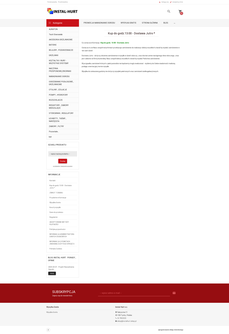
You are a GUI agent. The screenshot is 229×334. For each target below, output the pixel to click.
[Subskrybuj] (174, 293)
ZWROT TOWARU (56, 193)
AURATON (53, 29)
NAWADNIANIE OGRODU (59, 76)
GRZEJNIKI (53, 55)
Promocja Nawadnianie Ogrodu (99, 23)
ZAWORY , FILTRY (56, 126)
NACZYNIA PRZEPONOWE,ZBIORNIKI (60, 69)
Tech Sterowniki (55, 34)
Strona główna (150, 23)
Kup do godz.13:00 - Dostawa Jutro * (60, 187)
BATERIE (52, 45)
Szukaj (62, 161)
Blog (165, 23)
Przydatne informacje (57, 198)
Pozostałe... (54, 131)
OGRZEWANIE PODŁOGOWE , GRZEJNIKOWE (61, 83)
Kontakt (52, 181)
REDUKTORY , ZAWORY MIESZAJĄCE (59, 106)
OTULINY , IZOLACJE (58, 90)
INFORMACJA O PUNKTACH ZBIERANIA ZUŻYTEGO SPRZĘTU (61, 242)
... (174, 23)
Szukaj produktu (57, 145)
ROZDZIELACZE (55, 100)
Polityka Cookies (55, 249)
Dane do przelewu (56, 212)
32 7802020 (121, 318)
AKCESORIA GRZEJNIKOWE (60, 39)
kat (50, 137)
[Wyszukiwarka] (166, 12)
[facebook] (48, 330)
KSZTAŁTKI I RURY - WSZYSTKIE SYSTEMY (58, 61)
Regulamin (53, 217)
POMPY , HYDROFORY (58, 95)
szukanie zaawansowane (62, 166)
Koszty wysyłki (55, 207)
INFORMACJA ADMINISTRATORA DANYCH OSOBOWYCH (61, 235)
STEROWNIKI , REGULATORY (61, 113)
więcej (52, 273)
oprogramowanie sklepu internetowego (170, 330)
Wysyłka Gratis (128, 23)
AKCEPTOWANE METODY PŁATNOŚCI (59, 223)
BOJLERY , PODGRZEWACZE (61, 50)
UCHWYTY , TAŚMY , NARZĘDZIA (57, 119)
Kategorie (57, 23)
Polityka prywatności (57, 229)
